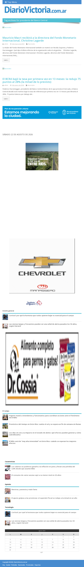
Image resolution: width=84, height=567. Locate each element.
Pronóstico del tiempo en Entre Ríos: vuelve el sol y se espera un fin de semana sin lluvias (45, 424)
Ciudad (8, 565)
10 (10, 542)
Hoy (4, 565)
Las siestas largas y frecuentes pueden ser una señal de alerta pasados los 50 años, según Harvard (43, 325)
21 (52, 545)
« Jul (41, 552)
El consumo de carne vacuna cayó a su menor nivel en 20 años (36, 475)
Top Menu (12, 2)
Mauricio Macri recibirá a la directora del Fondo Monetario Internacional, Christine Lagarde (39, 39)
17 (10, 545)
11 (21, 542)
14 (52, 542)
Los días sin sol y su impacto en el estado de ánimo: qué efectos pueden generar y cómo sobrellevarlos (45, 434)
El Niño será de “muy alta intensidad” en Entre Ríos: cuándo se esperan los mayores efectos (42, 442)
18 (21, 545)
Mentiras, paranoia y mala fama (24, 489)
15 (63, 542)
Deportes (38, 565)
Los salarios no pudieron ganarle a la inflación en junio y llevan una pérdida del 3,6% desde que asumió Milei (43, 467)
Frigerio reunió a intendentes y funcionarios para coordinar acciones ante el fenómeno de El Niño (44, 416)
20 (42, 545)
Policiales (14, 565)
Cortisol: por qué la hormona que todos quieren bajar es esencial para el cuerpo (41, 315)
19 (31, 545)
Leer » (6, 60)
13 (42, 542)
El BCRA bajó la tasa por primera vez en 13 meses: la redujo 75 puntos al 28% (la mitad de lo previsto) (42, 80)
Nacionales (31, 44)
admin (6, 44)
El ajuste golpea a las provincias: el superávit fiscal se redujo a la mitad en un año (44, 498)
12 (31, 542)
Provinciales (30, 565)
